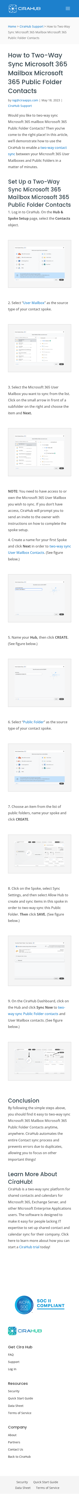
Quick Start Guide (20, 1398)
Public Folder (33, 722)
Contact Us (15, 1449)
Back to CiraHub (19, 1457)
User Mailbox (33, 302)
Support (13, 1362)
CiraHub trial (29, 1247)
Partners (14, 1442)
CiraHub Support (31, 26)
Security (13, 1391)
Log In (12, 1369)
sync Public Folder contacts (36, 1013)
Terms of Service (19, 1413)
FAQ (11, 1355)
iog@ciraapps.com (25, 100)
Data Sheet (15, 1406)
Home (12, 26)
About (12, 1435)
